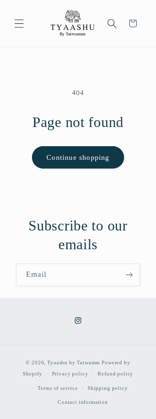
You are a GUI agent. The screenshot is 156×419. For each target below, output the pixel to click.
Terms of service (58, 388)
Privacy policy (70, 374)
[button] (19, 23)
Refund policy (115, 374)
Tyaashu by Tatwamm (73, 362)
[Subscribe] (129, 275)
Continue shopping (77, 157)
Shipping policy (108, 388)
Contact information (83, 402)
